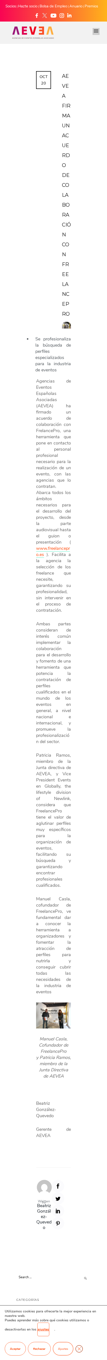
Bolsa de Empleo (53, 6)
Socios (10, 6)
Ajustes (63, 1349)
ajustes (43, 1329)
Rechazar (39, 1349)
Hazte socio (27, 6)
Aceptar (15, 1349)
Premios (91, 6)
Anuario (75, 6)
